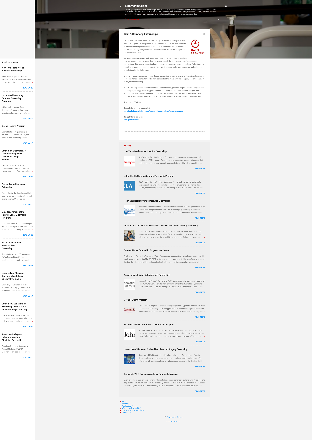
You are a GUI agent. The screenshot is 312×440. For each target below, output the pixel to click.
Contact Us (126, 412)
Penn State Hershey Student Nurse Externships (147, 201)
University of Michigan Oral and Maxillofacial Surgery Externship (155, 349)
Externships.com (136, 6)
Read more (200, 168)
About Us (126, 404)
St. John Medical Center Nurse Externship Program (149, 324)
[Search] (226, 6)
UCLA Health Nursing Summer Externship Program (149, 176)
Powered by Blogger (174, 417)
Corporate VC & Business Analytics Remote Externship (151, 374)
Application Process (130, 406)
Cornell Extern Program (135, 299)
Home (124, 402)
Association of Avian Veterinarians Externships (147, 275)
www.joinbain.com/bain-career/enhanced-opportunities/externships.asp (153, 111)
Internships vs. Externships (133, 410)
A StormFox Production (173, 422)
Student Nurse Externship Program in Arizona (146, 250)
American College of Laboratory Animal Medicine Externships (12, 337)
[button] (203, 34)
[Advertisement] (220, 65)
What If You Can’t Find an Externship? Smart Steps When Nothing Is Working (161, 225)
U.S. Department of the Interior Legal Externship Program (14, 215)
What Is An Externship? (131, 408)
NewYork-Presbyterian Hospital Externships (145, 151)
